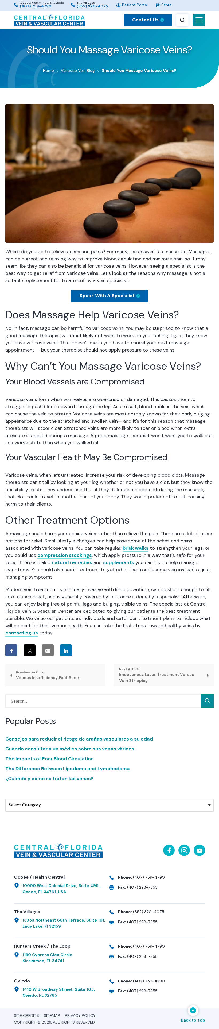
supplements (118, 562)
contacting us (21, 633)
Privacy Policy (80, 1015)
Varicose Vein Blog (78, 70)
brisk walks (135, 548)
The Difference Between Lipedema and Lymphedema (67, 768)
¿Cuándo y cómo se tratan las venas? (49, 778)
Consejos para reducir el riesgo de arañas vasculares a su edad (79, 739)
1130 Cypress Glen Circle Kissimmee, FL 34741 (47, 958)
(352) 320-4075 (92, 6)
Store (166, 5)
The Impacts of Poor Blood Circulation (49, 759)
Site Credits (26, 1015)
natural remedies (72, 562)
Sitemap (52, 1015)
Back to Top (193, 1020)
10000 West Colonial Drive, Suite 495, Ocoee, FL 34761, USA (61, 889)
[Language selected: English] (192, 5)
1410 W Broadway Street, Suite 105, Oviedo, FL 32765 (58, 992)
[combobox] (109, 805)
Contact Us (145, 20)
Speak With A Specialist (107, 295)
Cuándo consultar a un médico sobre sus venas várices (69, 749)
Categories (17, 793)
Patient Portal (134, 5)
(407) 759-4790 (36, 6)
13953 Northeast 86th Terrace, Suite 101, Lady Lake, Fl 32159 (63, 923)
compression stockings (64, 555)
